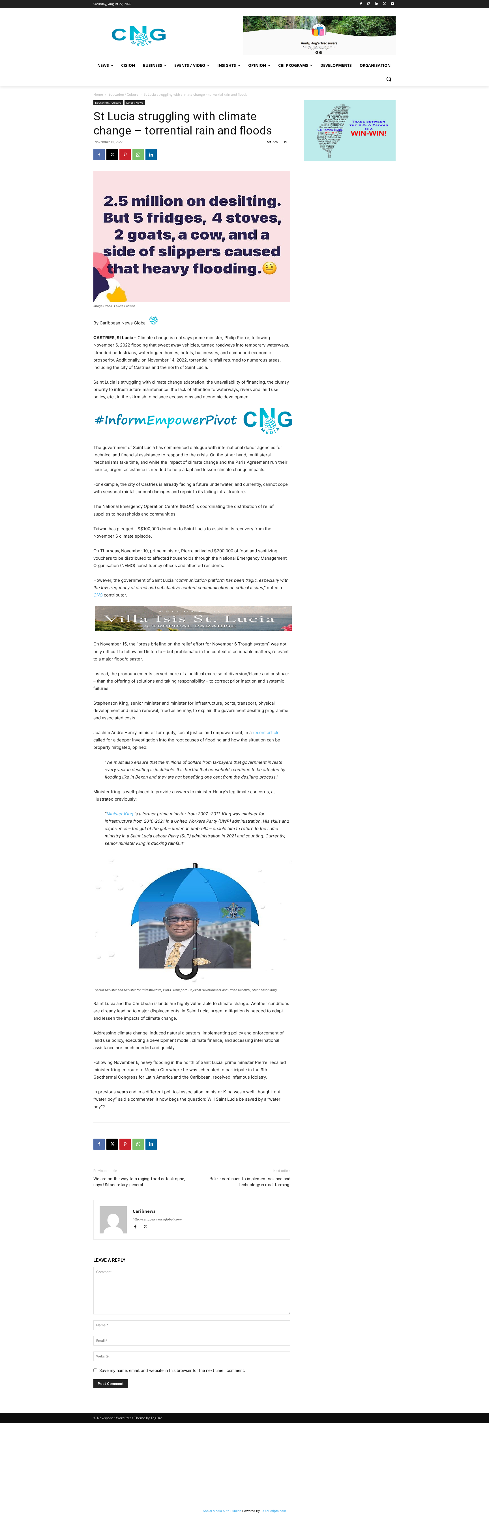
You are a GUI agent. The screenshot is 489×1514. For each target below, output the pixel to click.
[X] (384, 4)
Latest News (134, 102)
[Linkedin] (377, 4)
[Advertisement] (244, 1465)
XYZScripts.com (274, 1511)
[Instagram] (369, 4)
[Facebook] (361, 4)
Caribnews (144, 1211)
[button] (389, 79)
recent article (266, 732)
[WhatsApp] (138, 154)
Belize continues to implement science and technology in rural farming (250, 1181)
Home (98, 94)
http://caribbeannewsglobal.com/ (157, 1219)
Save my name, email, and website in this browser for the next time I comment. (172, 1370)
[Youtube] (392, 4)
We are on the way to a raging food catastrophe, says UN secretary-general (139, 1181)
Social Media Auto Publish (222, 1511)
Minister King (119, 813)
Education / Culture (123, 94)
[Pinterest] (125, 154)
